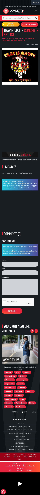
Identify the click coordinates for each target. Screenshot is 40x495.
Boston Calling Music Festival (20, 430)
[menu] (36, 11)
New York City (10, 376)
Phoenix (8, 403)
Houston (30, 391)
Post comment (12, 311)
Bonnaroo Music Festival (20, 426)
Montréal (8, 407)
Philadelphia (20, 403)
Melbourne (9, 380)
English (36, 2)
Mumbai (8, 372)
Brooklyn (19, 391)
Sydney (22, 376)
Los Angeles (22, 380)
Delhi (17, 372)
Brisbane (18, 395)
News (8, 454)
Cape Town (9, 384)
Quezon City (9, 387)
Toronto (8, 391)
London (27, 372)
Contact (17, 457)
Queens (8, 395)
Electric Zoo (20, 443)
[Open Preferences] (3, 491)
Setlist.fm (27, 188)
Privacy (19, 470)
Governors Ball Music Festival (20, 450)
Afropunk (20, 423)
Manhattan (20, 407)
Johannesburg (10, 399)
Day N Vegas (20, 436)
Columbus (10, 24)
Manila (31, 403)
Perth (22, 399)
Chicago (22, 387)
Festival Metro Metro (20, 446)
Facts (23, 454)
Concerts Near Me (30, 24)
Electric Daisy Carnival (20, 440)
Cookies (29, 470)
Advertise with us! (27, 458)
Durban (20, 384)
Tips (15, 454)
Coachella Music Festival (20, 433)
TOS (10, 470)
